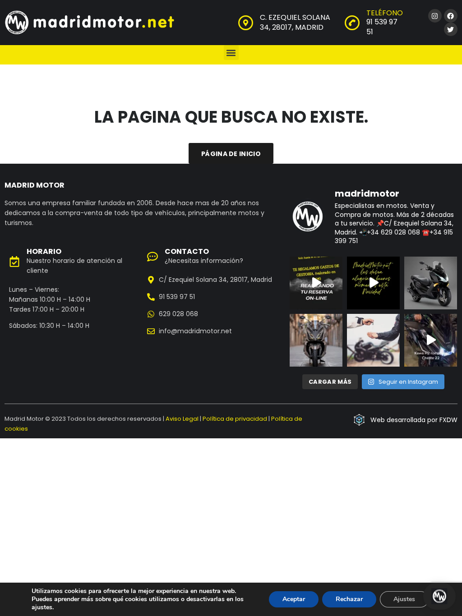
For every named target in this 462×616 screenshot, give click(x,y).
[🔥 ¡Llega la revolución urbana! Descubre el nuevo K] (316, 340)
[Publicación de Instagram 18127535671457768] (316, 283)
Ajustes (404, 599)
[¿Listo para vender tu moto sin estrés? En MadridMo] (373, 340)
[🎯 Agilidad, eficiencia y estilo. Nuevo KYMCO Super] (430, 283)
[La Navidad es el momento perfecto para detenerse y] (373, 283)
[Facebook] (450, 16)
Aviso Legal (182, 418)
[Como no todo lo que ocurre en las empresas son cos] (430, 340)
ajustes (42, 607)
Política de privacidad (235, 418)
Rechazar (349, 599)
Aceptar (293, 599)
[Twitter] (450, 29)
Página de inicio (231, 153)
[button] (231, 52)
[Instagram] (435, 16)
